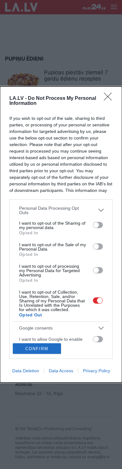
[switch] (98, 225)
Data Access (61, 370)
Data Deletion (25, 370)
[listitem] (61, 210)
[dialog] (61, 234)
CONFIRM (36, 348)
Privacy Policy (96, 370)
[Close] (110, 99)
